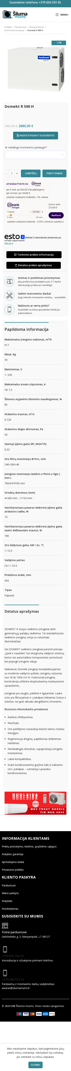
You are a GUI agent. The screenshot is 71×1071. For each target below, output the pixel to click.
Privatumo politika (12, 869)
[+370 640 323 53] (5, 973)
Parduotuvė (21, 27)
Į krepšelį (31, 173)
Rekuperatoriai (37, 27)
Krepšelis (7, 901)
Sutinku (35, 1064)
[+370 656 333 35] (5, 949)
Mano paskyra (10, 893)
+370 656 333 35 (13, 956)
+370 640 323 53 (13, 980)
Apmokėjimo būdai (13, 862)
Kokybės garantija (12, 854)
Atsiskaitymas (10, 908)
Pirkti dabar (54, 173)
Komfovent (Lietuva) (15, 30)
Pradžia (8, 27)
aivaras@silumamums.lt (16, 988)
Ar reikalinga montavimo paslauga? (32, 147)
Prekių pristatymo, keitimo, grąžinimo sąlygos (29, 846)
